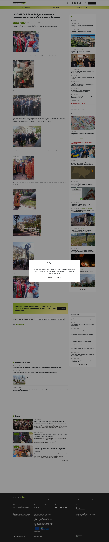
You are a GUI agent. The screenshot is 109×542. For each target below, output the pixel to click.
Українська (50, 277)
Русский (59, 277)
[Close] (76, 263)
